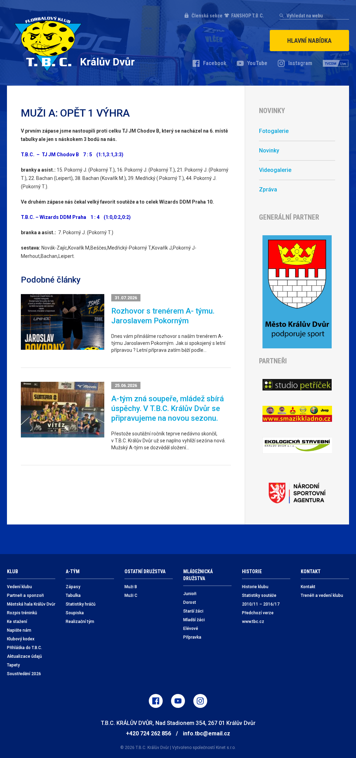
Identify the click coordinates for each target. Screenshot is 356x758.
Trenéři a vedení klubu (322, 595)
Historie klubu (255, 586)
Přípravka (192, 637)
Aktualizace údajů (24, 656)
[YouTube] (178, 701)
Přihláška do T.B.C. (24, 647)
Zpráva (268, 189)
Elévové (190, 628)
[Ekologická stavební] (297, 445)
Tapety (13, 665)
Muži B (130, 586)
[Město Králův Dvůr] (297, 291)
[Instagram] (200, 701)
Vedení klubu (19, 586)
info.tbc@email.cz (206, 733)
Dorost (189, 602)
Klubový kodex (20, 639)
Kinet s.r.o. (226, 747)
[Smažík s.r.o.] (297, 414)
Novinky (269, 150)
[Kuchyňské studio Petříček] (297, 384)
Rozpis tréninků (22, 612)
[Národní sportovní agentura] (297, 493)
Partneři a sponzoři (25, 595)
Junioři (189, 593)
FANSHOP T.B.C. (247, 15)
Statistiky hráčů (81, 604)
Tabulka (73, 595)
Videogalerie (275, 170)
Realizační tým (80, 621)
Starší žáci (193, 611)
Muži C (130, 595)
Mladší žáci (194, 619)
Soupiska (75, 612)
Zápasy (73, 586)
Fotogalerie (274, 131)
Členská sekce (207, 15)
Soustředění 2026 (24, 673)
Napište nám (19, 630)
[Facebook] (156, 701)
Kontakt (308, 586)
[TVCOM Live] (336, 63)
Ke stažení (17, 621)
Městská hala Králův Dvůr (31, 604)
